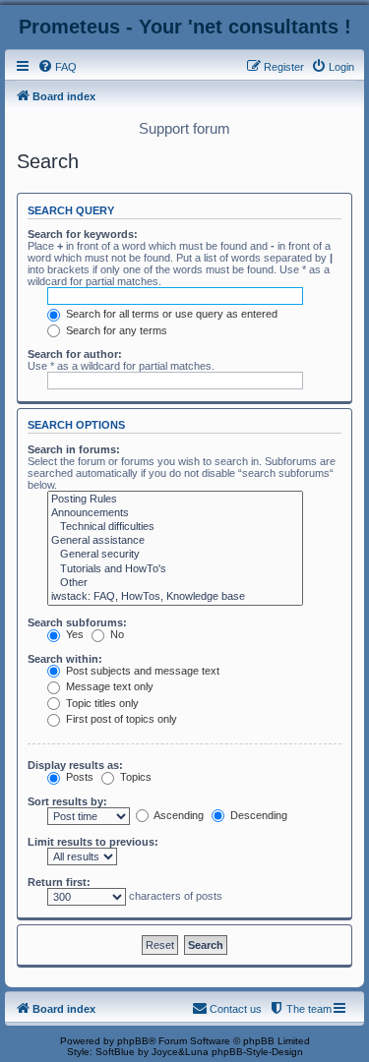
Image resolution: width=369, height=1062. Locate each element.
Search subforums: (77, 622)
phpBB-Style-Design (257, 1051)
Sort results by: (67, 801)
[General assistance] (175, 541)
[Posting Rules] (175, 499)
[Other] (175, 583)
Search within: (65, 659)
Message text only (108, 686)
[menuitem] (57, 67)
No (115, 634)
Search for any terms (115, 330)
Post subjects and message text (141, 671)
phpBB (133, 1040)
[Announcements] (175, 513)
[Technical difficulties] (175, 527)
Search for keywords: (83, 234)
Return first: (59, 882)
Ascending (178, 815)
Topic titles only (101, 703)
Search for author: (75, 354)
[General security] (175, 554)
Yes (73, 634)
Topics (134, 777)
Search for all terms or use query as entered (170, 314)
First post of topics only (120, 719)
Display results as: (75, 765)
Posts (78, 777)
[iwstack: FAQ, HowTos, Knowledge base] (175, 597)
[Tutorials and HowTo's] (175, 569)
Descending (257, 815)
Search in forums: (74, 449)
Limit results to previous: (93, 842)
